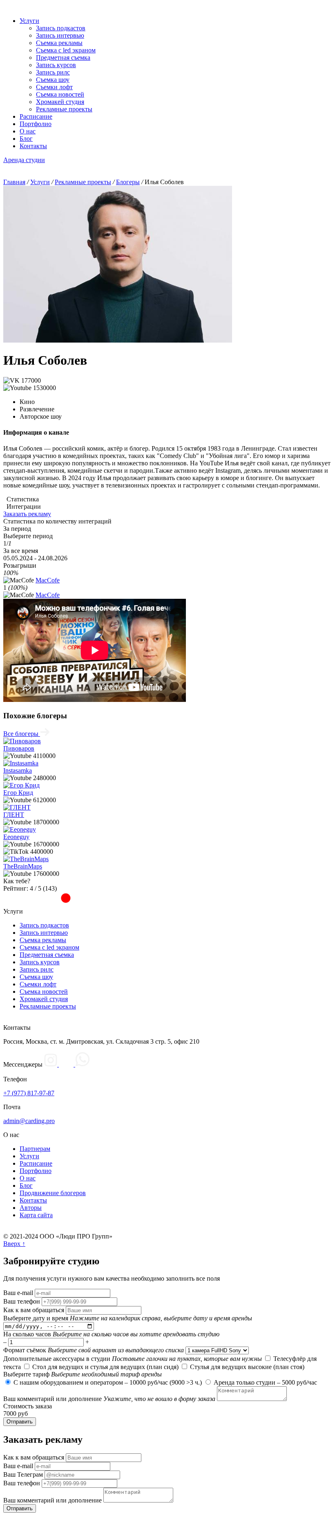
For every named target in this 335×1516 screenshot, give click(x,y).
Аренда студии (24, 159)
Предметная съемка (63, 57)
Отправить (20, 1422)
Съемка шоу (52, 79)
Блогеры (128, 181)
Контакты (33, 145)
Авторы (31, 1207)
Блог (26, 138)
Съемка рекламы (59, 42)
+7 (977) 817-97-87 (28, 1093)
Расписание (36, 116)
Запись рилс (53, 72)
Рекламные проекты (64, 109)
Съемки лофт (54, 86)
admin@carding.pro (29, 1120)
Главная (14, 181)
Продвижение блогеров (53, 1192)
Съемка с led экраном (66, 50)
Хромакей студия (60, 101)
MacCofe (48, 580)
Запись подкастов (60, 28)
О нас (28, 131)
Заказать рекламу (27, 513)
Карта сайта (36, 1214)
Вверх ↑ (14, 1243)
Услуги (29, 20)
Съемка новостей (60, 94)
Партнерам (35, 1148)
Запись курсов (56, 64)
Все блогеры (21, 733)
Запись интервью (60, 35)
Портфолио (35, 123)
